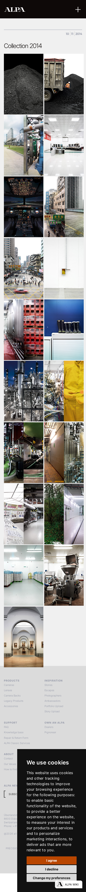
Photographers (52, 695)
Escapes (49, 690)
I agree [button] (51, 860)
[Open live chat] (68, 884)
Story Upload (52, 711)
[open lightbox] (23, 84)
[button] (78, 9)
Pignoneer (50, 732)
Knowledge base (13, 732)
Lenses (8, 690)
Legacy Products (13, 700)
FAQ (6, 727)
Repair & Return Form (16, 737)
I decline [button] (51, 869)
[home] (29, 9)
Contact (8, 758)
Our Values (10, 764)
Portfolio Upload (53, 706)
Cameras (9, 685)
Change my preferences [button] (51, 878)
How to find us (12, 769)
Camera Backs (12, 695)
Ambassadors (52, 700)
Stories (48, 685)
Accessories (11, 706)
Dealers (48, 727)
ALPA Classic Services (17, 743)
